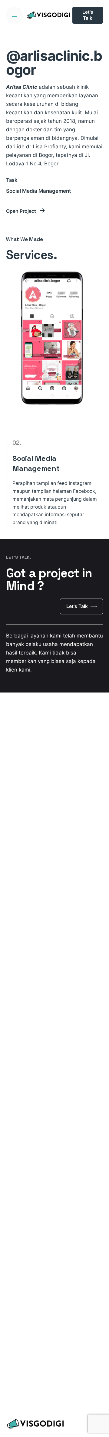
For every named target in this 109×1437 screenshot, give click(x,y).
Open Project (21, 211)
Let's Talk (87, 15)
